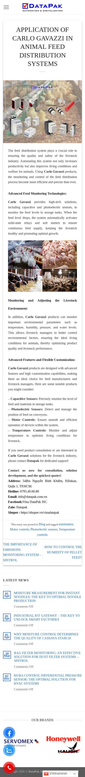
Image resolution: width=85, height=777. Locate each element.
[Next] (81, 747)
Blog (42, 524)
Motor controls (19, 529)
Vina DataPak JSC (35, 502)
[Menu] (6, 7)
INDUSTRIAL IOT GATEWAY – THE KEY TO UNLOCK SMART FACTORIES (47, 617)
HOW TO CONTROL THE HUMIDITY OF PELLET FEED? (63, 552)
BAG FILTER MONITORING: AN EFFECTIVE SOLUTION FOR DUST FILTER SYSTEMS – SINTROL (47, 656)
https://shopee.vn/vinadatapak (40, 512)
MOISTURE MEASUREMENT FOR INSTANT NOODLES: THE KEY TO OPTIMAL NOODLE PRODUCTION (47, 597)
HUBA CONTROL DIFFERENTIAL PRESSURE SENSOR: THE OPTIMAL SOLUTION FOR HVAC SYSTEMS (48, 679)
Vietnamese (58, 773)
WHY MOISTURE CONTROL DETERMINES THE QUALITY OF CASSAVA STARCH (46, 636)
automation (66, 524)
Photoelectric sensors (44, 529)
